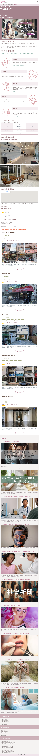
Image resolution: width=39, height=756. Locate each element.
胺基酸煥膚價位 (3, 732)
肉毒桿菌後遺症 (3, 735)
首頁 (1, 4)
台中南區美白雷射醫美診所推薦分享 (7, 745)
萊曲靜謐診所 (15, 4)
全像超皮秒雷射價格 (4, 731)
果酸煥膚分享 (3, 730)
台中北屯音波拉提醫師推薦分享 (6, 748)
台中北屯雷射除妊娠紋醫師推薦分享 (7, 750)
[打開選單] (37, 1)
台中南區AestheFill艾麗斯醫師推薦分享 (7, 751)
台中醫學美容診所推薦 (5, 721)
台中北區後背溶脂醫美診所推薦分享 (7, 746)
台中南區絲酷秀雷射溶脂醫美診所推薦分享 (8, 743)
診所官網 (3, 139)
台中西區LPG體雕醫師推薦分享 (6, 741)
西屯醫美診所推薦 (10, 4)
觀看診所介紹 (19, 269)
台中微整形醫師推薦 (4, 720)
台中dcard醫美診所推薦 (5, 722)
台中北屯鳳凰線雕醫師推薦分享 (6, 752)
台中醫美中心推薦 (4, 719)
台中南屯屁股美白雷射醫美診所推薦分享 (7, 747)
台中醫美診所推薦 (5, 4)
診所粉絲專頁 (12, 139)
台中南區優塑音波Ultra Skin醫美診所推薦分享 (8, 742)
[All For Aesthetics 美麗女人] (4, 2)
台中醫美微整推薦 (4, 724)
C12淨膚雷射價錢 (4, 734)
